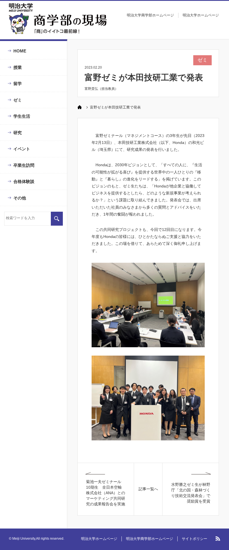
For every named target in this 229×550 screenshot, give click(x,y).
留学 (17, 83)
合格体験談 (23, 181)
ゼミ (17, 100)
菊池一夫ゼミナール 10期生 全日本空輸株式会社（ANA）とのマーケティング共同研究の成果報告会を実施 (105, 492)
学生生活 (21, 116)
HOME (19, 51)
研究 (17, 132)
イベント (21, 148)
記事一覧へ (148, 489)
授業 (17, 67)
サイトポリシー (194, 539)
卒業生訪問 (23, 165)
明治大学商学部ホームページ (150, 15)
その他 (19, 198)
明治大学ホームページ (201, 15)
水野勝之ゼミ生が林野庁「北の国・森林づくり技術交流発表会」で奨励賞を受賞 (190, 492)
